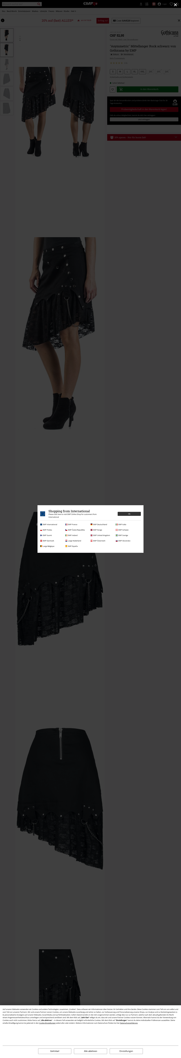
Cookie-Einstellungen (47, 1023)
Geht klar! (54, 1051)
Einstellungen (126, 1051)
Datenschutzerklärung (129, 1023)
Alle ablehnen (90, 1051)
